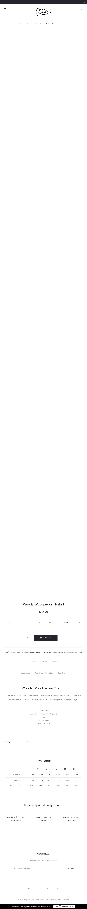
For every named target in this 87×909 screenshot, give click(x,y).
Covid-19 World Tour (43, 817)
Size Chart (62, 673)
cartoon (58, 652)
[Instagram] (43, 894)
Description (25, 673)
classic (64, 652)
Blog (58, 889)
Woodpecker (74, 652)
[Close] (84, 2)
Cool (56, 907)
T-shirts (29, 24)
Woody (80, 652)
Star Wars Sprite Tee (70, 817)
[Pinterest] (48, 894)
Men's (32, 652)
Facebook (33, 662)
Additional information (44, 673)
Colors (49, 622)
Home (6, 24)
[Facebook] (38, 894)
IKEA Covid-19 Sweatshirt (16, 817)
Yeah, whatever (67, 907)
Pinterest (55, 662)
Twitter (44, 662)
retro (68, 652)
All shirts (22, 24)
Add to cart (47, 638)
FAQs (29, 889)
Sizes (9, 622)
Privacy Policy (39, 889)
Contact (50, 889)
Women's (14, 24)
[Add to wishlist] (62, 638)
